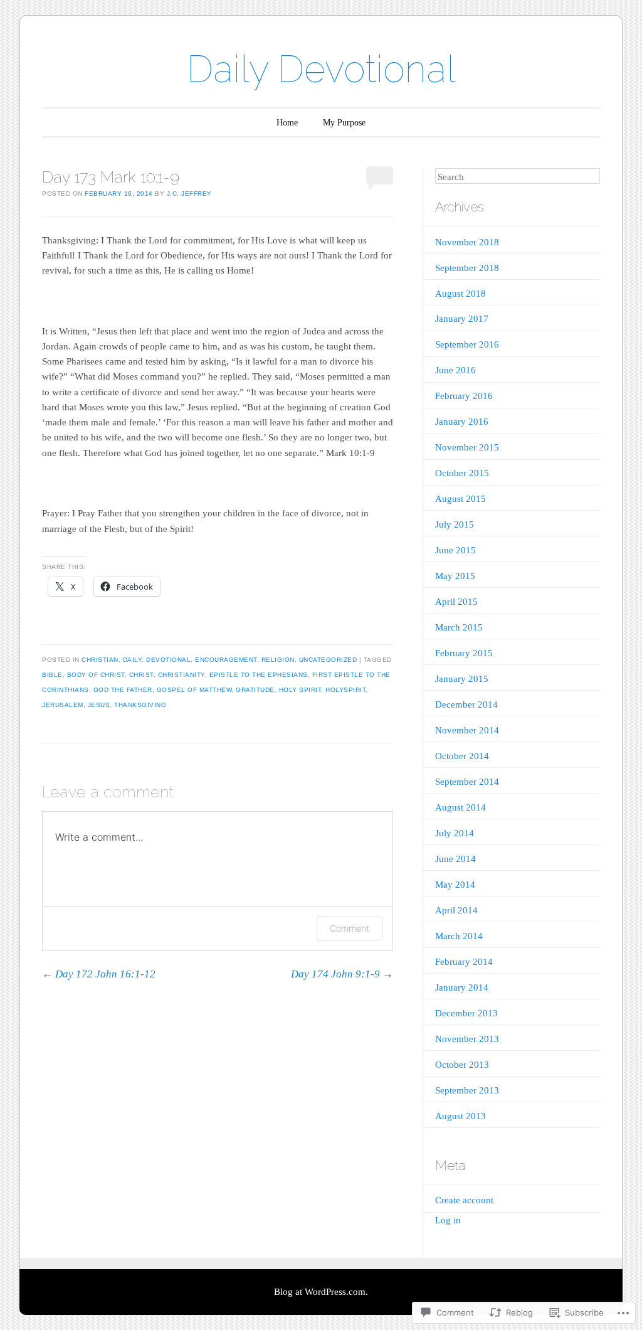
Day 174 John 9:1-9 (342, 974)
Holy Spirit (300, 689)
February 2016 (464, 396)
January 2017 (461, 319)
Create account (464, 1200)
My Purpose (344, 122)
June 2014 (455, 859)
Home (287, 122)
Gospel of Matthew (194, 689)
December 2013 (466, 1013)
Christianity (181, 674)
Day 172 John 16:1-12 (98, 974)
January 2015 (461, 679)
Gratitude (255, 689)
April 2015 (456, 602)
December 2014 (466, 705)
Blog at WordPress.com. (321, 1292)
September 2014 (467, 782)
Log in (448, 1220)
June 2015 (455, 550)
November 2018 (467, 242)
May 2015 (455, 576)
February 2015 (464, 653)
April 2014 (456, 910)
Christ (141, 674)
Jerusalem (62, 704)
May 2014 (455, 885)
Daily (132, 659)
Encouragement (226, 659)
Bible (52, 674)
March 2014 (459, 936)
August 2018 (460, 294)
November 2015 (467, 447)
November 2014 (467, 730)
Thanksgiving (140, 704)
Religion (278, 659)
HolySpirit (345, 689)
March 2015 (459, 627)
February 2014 (464, 962)
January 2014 (461, 987)
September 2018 (467, 268)
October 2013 (462, 1065)
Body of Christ (96, 674)
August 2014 (460, 807)
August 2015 (460, 499)
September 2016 (467, 344)
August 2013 (460, 1116)
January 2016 (461, 422)
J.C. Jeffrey (189, 193)
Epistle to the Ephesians (258, 674)
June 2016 (455, 370)
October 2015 (462, 473)
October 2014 (462, 756)
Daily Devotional (321, 69)
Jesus (99, 704)
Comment (349, 928)
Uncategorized (328, 659)
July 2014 (454, 833)
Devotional (168, 659)
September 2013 (467, 1090)
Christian (100, 659)
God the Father (122, 689)
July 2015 (454, 524)
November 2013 (467, 1039)
